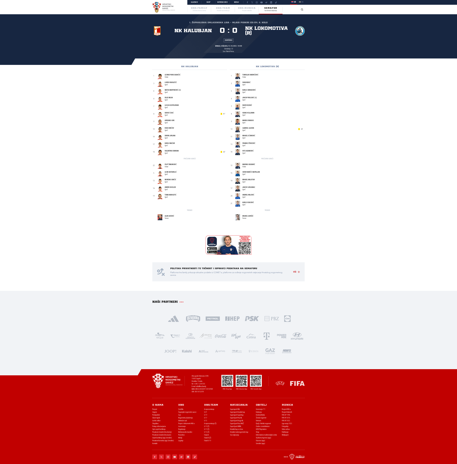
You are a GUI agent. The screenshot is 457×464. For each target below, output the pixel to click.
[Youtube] (261, 2)
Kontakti (154, 444)
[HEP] (232, 318)
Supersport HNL (235, 409)
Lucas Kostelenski (172, 105)
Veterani (258, 421)
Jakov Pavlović (248, 98)
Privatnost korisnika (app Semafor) (163, 441)
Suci (179, 415)
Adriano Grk (169, 120)
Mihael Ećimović (248, 136)
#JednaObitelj (260, 415)
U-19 (205, 415)
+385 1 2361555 (199, 384)
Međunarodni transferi (185, 432)
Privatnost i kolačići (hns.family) (162, 432)
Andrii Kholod (170, 187)
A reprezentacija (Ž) (210, 424)
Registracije (181, 429)
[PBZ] (271, 318)
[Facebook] (247, 2)
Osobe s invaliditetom (263, 426)
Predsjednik (156, 415)
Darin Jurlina (170, 136)
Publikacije (285, 432)
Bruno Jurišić (247, 216)
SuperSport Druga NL (236, 421)
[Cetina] (251, 335)
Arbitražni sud (182, 421)
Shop (208, 2)
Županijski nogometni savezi (187, 412)
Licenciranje (182, 426)
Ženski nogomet (261, 418)
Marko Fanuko (248, 120)
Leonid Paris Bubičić (172, 75)
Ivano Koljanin (248, 113)
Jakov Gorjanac (248, 187)
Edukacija (259, 412)
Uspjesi (154, 412)
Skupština (155, 424)
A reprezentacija (209, 409)
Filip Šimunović (171, 164)
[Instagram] (256, 2)
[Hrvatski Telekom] (266, 335)
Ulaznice (194, 2)
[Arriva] (220, 351)
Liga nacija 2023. (287, 424)
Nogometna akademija (185, 418)
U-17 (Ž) (206, 429)
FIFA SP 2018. (286, 418)
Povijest (154, 409)
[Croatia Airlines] (205, 335)
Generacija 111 (260, 409)
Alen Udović (169, 216)
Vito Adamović (248, 151)
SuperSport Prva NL (236, 418)
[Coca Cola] (220, 335)
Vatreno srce (222, 2)
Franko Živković (248, 143)
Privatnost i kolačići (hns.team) (161, 435)
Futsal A (206, 435)
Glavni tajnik (156, 418)
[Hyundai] (297, 335)
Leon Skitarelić (171, 172)
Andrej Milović (248, 195)
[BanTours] (236, 351)
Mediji (236, 2)
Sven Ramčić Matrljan (251, 172)
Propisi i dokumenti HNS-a (186, 424)
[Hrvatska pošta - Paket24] (175, 335)
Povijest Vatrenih (287, 412)
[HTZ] (160, 335)
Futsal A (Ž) (207, 438)
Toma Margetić (170, 195)
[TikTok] (275, 2)
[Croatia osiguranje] (190, 335)
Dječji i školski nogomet (263, 424)
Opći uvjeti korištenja (158, 429)
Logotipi (180, 441)
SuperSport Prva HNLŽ (237, 424)
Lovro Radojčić (171, 82)
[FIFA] (297, 383)
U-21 (205, 412)
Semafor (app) (260, 444)
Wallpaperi (285, 435)
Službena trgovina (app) (263, 438)
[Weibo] (266, 2)
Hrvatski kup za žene (236, 429)
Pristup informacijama (159, 426)
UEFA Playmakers (261, 429)
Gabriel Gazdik (248, 128)
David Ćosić (169, 113)
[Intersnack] (236, 335)
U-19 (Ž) (206, 426)
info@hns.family (201, 386)
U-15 (205, 421)
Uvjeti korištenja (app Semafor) (162, 438)
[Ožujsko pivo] (193, 318)
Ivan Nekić (246, 82)
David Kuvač (247, 105)
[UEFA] (280, 383)
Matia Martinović (171, 90)
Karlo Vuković (248, 202)
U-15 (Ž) (206, 432)
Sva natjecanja (234, 435)
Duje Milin (169, 98)
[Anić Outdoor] (203, 351)
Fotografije (285, 426)
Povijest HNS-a (286, 409)
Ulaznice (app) (260, 441)
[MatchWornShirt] (286, 351)
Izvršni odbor (156, 421)
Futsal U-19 (207, 441)
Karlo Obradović (249, 90)
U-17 (205, 418)
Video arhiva (286, 429)
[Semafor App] (228, 254)
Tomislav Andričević (250, 75)
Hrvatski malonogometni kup (239, 432)
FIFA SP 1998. (286, 415)
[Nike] (173, 318)
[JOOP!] (170, 351)
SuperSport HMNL (235, 426)
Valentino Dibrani (172, 151)
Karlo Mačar (170, 143)
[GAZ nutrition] (270, 351)
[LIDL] (287, 318)
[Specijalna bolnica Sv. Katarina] (253, 351)
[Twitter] (252, 2)
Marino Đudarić (248, 164)
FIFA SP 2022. (286, 421)
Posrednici (181, 435)
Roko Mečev (169, 128)
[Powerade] (281, 335)
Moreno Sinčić (170, 180)
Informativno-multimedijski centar (266, 435)
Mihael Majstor (248, 180)
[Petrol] (213, 318)
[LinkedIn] (271, 2)
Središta (180, 409)
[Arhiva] (302, 9)
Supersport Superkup (236, 415)
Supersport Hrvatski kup (237, 412)
